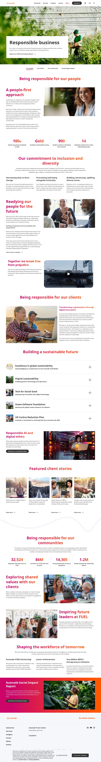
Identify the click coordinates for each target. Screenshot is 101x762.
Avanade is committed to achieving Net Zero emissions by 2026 (37, 420)
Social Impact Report (68, 68)
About (67, 3)
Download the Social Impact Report (17, 701)
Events (8, 745)
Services (45, 3)
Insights (53, 3)
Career (8, 738)
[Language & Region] (86, 3)
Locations (32, 735)
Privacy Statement (34, 759)
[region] (50, 755)
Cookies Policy (23, 759)
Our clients (40, 68)
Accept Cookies (81, 755)
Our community (53, 68)
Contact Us (77, 3)
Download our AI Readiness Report (17, 451)
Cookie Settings (62, 755)
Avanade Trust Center (37, 728)
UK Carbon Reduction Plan (29, 417)
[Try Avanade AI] (90, 3)
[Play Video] (69, 274)
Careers (60, 3)
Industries (37, 3)
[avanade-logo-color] (10, 3)
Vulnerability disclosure (36, 730)
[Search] (94, 3)
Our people (29, 68)
